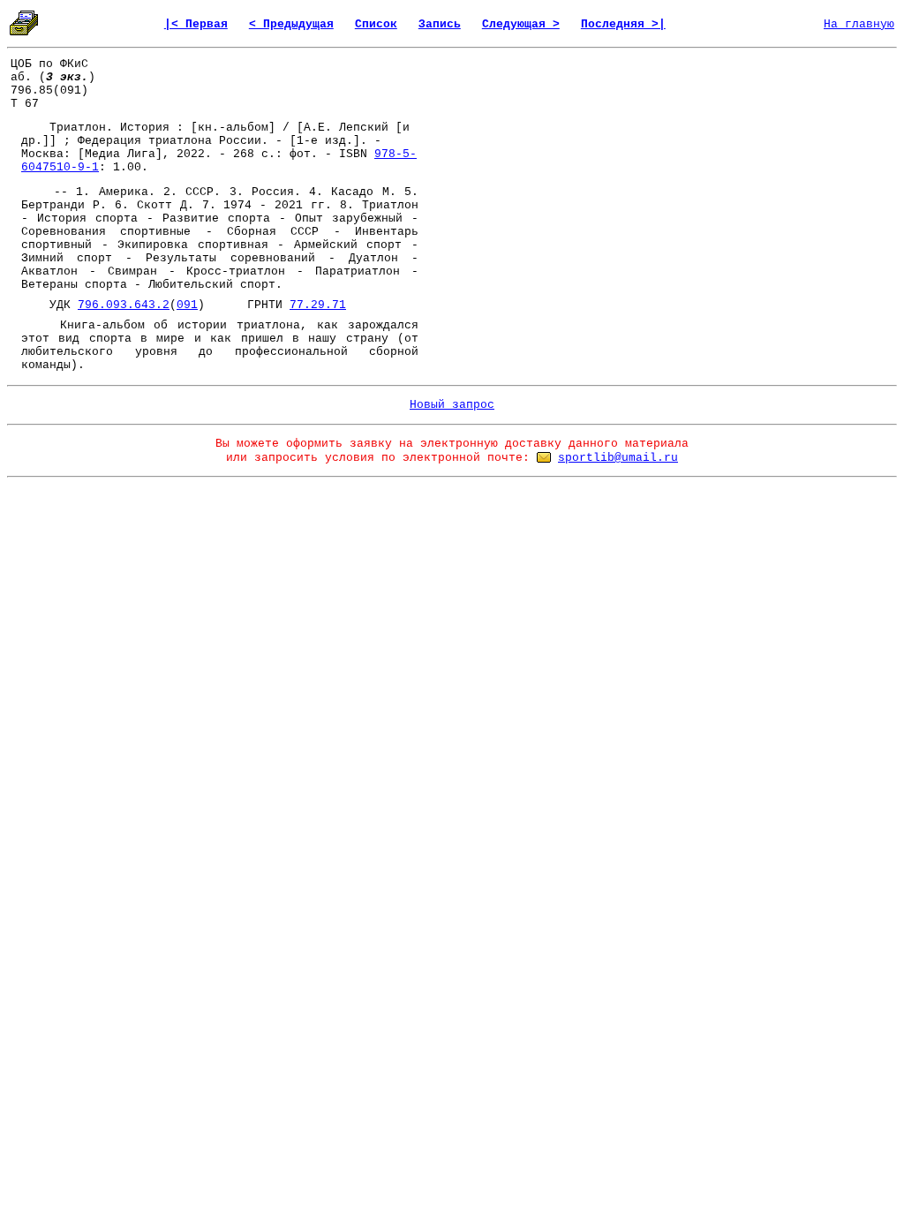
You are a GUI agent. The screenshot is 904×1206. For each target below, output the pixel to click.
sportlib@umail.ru (618, 457)
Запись (439, 24)
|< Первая (196, 24)
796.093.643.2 (124, 305)
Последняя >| (623, 24)
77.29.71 (318, 305)
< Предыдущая (291, 24)
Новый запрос (452, 404)
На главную (859, 24)
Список (376, 24)
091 (187, 305)
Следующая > (521, 24)
